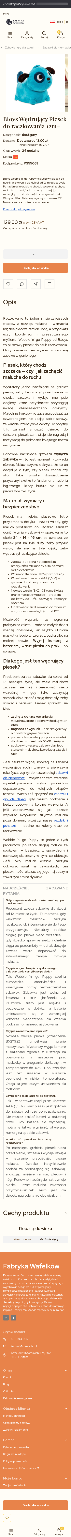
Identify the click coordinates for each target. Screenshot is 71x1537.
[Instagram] (6, 1317)
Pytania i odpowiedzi (16, 1447)
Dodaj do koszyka (35, 268)
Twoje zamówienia (14, 1485)
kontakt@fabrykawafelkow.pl (22, 4)
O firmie (8, 1391)
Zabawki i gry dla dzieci (19, 47)
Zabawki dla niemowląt (56, 47)
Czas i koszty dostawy (16, 1423)
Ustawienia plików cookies (19, 1468)
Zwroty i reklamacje (15, 1429)
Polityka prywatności (15, 1461)
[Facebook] (13, 1317)
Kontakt (8, 1377)
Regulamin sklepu (14, 1454)
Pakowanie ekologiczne (18, 1398)
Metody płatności (14, 1415)
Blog (6, 1384)
